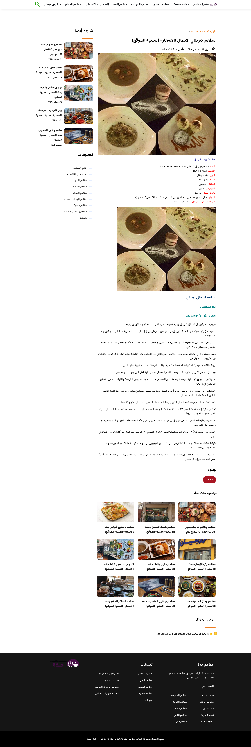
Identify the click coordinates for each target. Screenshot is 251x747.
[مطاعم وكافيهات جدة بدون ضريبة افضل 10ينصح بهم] (78, 50)
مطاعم (209, 479)
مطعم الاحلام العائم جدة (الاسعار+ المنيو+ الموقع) (119, 604)
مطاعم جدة (181, 708)
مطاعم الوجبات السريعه (75, 199)
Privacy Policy (105, 739)
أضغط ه (176, 202)
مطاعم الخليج (180, 715)
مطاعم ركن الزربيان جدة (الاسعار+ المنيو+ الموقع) (201, 567)
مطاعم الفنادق (161, 4)
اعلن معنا (91, 739)
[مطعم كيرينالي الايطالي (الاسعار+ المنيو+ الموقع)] (156, 104)
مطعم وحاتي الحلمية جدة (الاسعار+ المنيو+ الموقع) (201, 604)
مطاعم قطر (181, 722)
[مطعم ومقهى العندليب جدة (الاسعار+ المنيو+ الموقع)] (78, 136)
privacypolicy (52, 4)
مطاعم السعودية (179, 695)
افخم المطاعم (201, 4)
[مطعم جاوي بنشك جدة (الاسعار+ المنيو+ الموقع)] (78, 73)
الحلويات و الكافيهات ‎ (97, 4)
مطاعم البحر (120, 4)
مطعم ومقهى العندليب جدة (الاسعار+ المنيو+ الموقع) (158, 604)
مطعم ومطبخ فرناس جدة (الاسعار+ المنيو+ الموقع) (119, 529)
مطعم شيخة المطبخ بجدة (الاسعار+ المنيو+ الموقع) (160, 529)
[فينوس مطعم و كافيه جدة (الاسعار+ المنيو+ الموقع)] (78, 93)
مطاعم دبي (208, 708)
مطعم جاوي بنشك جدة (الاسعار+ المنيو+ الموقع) (160, 567)
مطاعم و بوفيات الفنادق (75, 212)
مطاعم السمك (80, 193)
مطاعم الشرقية (180, 702)
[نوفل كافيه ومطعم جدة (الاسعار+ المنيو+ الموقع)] (78, 116)
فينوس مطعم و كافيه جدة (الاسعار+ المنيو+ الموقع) (119, 567)
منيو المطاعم (207, 695)
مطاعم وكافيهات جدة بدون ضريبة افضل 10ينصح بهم (200, 529)
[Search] (37, 4)
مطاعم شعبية (181, 4)
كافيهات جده (207, 722)
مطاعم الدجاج (73, 4)
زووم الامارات (207, 715)
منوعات (83, 218)
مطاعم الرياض (206, 702)
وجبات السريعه (140, 4)
